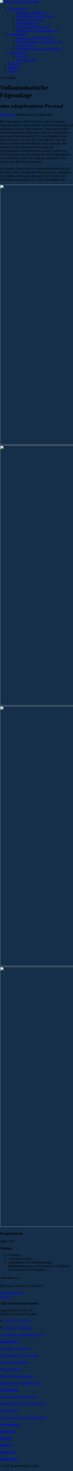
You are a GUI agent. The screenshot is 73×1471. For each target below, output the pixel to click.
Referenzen (15, 63)
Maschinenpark (26, 60)
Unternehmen (17, 52)
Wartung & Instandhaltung (33, 27)
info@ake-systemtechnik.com (23, 1334)
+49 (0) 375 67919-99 (17, 1327)
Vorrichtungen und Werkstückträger (39, 49)
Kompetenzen (17, 8)
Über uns (22, 56)
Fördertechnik (25, 45)
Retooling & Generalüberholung (37, 30)
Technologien (17, 34)
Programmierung (27, 23)
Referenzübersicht (11, 1293)
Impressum (7, 1452)
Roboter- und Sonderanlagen (34, 38)
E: (2, 1334)
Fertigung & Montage (30, 19)
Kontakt (13, 70)
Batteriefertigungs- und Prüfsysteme (39, 41)
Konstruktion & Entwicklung (35, 16)
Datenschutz (8, 1459)
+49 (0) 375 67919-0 (16, 1321)
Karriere (13, 67)
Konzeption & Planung (31, 12)
